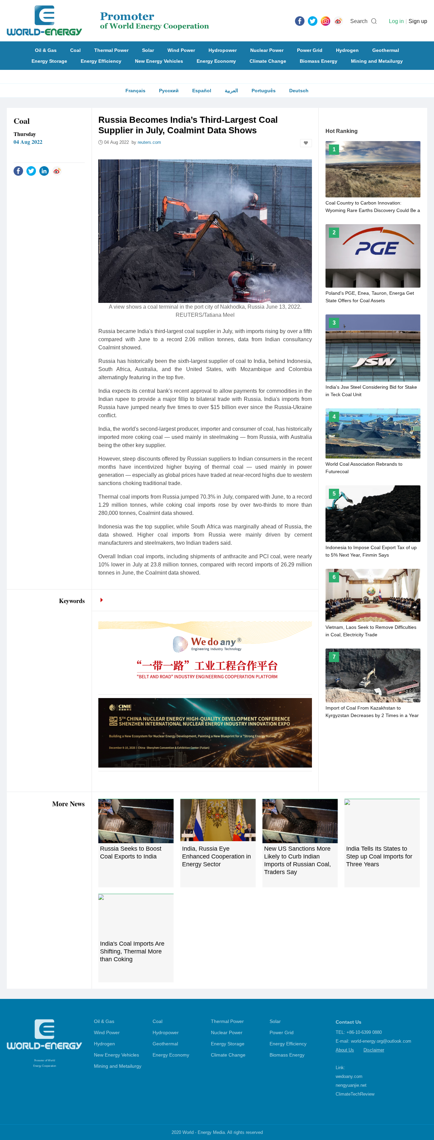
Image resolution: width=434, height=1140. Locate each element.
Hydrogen (347, 50)
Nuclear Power (266, 50)
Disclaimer (373, 1049)
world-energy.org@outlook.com (381, 1041)
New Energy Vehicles (159, 61)
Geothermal (385, 50)
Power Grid (309, 50)
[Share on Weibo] (57, 170)
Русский (169, 90)
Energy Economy (216, 61)
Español (201, 90)
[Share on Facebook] (18, 170)
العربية (231, 90)
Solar (148, 50)
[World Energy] (108, 20)
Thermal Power (111, 50)
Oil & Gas (46, 50)
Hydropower (223, 50)
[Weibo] (338, 20)
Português (264, 90)
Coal (75, 50)
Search (359, 21)
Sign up (418, 21)
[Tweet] (312, 20)
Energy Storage (49, 61)
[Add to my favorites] (306, 143)
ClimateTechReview (355, 1094)
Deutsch (299, 90)
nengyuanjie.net (351, 1085)
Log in (396, 21)
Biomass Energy (318, 61)
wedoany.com (349, 1076)
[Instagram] (325, 20)
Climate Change (268, 61)
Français (135, 90)
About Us (345, 1049)
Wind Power (181, 50)
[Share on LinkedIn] (44, 170)
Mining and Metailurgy (377, 61)
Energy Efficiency (101, 61)
